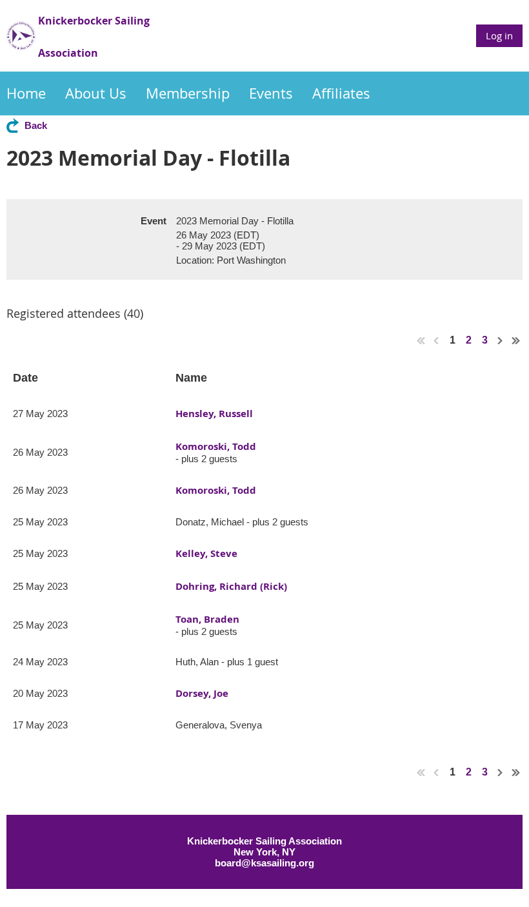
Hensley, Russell (214, 413)
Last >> (516, 340)
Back (36, 125)
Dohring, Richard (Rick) (231, 586)
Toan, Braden (207, 619)
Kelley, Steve (206, 553)
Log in (499, 35)
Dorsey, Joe (201, 693)
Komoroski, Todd (215, 446)
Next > (500, 340)
